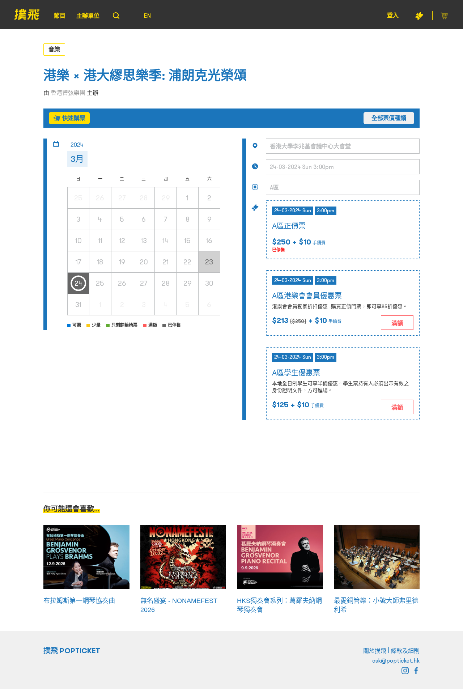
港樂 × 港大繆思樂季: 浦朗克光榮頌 (145, 75)
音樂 (54, 49)
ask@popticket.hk (396, 660)
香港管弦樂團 (68, 92)
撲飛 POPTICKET (71, 650)
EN (147, 15)
